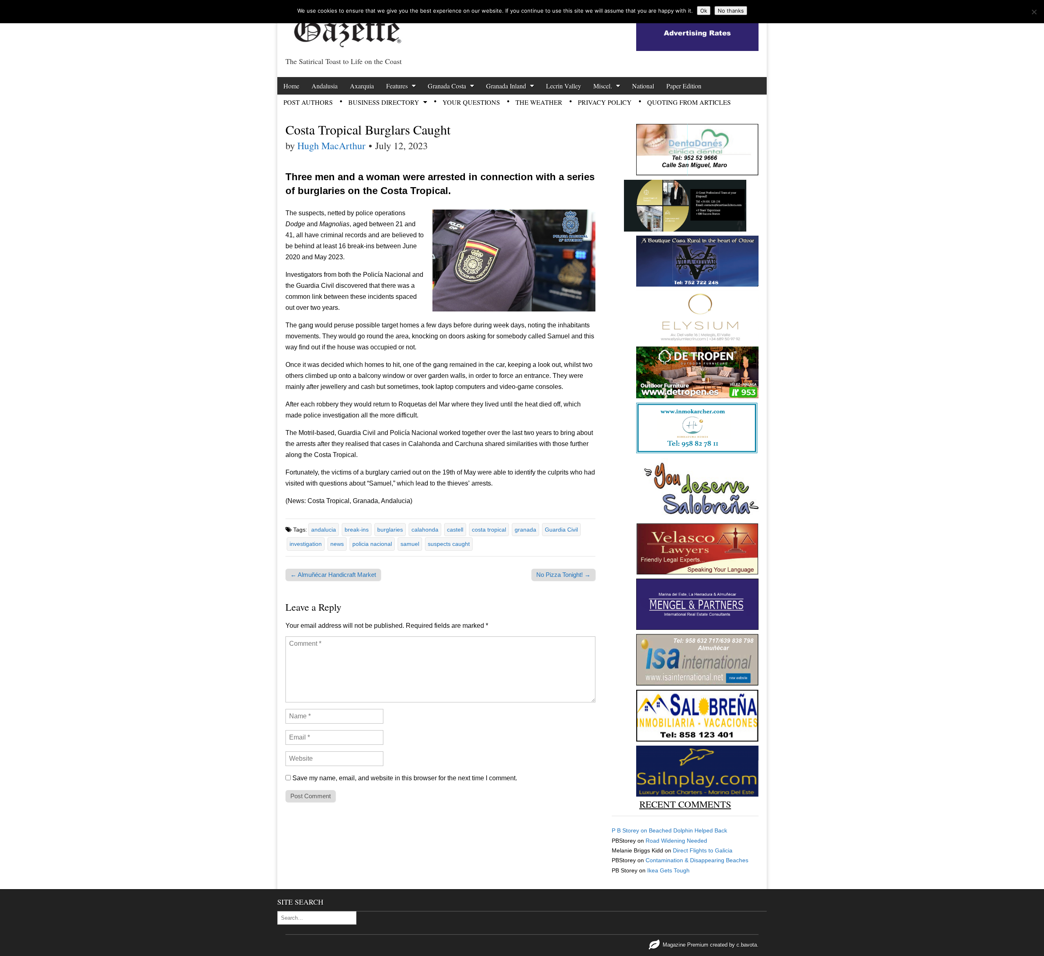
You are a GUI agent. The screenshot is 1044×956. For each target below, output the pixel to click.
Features (397, 86)
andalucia (323, 529)
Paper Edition (683, 86)
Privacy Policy (605, 102)
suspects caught (449, 544)
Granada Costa (447, 86)
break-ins (357, 529)
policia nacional (372, 544)
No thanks (731, 10)
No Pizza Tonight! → (563, 574)
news (337, 544)
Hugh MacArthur (331, 145)
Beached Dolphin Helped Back (688, 830)
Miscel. (602, 86)
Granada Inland (506, 86)
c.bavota (747, 945)
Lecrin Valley (563, 86)
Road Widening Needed (676, 840)
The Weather (538, 102)
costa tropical (489, 529)
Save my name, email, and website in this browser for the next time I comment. (404, 778)
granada (525, 529)
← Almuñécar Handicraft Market (333, 574)
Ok (703, 10)
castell (455, 529)
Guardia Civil (561, 529)
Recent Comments (685, 804)
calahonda (424, 529)
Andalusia (325, 86)
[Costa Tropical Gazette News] (346, 26)
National (643, 86)
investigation (306, 544)
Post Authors (308, 102)
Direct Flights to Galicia (702, 850)
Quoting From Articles (689, 102)
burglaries (390, 529)
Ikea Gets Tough (668, 870)
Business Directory (383, 102)
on (630, 830)
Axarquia (362, 86)
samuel (409, 544)
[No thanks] (1034, 12)
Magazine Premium (685, 945)
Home (291, 86)
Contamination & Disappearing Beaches (697, 860)
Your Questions (471, 102)
